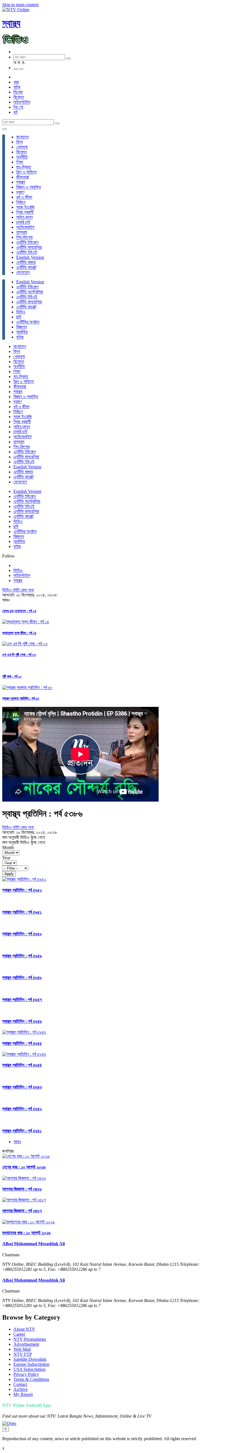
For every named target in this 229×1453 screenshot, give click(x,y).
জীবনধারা (22, 177)
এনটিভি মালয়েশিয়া (29, 247)
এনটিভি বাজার (25, 262)
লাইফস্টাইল (21, 102)
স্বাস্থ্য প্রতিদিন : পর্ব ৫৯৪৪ (22, 1065)
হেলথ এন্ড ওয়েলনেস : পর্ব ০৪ (19, 611)
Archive (20, 1389)
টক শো (18, 107)
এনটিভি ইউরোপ (27, 242)
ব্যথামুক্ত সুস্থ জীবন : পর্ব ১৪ (19, 633)
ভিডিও (20, 312)
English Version (30, 257)
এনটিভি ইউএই (26, 252)
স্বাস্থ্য (11, 23)
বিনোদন (18, 97)
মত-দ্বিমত (23, 167)
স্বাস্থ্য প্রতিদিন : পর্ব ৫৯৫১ (22, 912)
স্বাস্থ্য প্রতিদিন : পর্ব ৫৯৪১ (22, 1130)
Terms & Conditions (31, 1379)
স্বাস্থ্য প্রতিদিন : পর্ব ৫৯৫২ (22, 890)
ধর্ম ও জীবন (24, 197)
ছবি (18, 317)
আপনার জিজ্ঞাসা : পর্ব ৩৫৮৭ (22, 1210)
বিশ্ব (19, 142)
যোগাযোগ (23, 272)
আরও (17, 1141)
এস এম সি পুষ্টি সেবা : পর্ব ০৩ (19, 655)
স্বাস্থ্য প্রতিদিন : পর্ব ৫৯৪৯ (22, 955)
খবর (16, 82)
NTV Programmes (29, 1339)
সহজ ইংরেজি (25, 207)
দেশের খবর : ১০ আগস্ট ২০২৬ (24, 1167)
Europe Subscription (31, 1364)
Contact (20, 1384)
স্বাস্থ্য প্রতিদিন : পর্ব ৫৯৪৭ (22, 999)
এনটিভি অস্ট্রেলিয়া (29, 291)
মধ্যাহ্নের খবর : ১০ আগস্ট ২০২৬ (26, 1232)
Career (19, 1334)
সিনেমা (18, 92)
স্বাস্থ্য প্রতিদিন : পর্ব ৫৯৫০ (22, 933)
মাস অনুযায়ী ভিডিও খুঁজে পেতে (23, 837)
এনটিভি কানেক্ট (26, 267)
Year (6, 857)
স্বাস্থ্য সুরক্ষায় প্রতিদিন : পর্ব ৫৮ (20, 698)
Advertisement (26, 1344)
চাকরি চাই (23, 222)
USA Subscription (29, 1369)
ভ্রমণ (20, 192)
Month (8, 847)
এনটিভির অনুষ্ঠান (27, 322)
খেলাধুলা (22, 147)
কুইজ (20, 337)
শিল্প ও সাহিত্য (26, 172)
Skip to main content (20, 4)
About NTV (24, 1329)
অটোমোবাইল (25, 227)
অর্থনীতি (22, 157)
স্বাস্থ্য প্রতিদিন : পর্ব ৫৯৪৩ (22, 1087)
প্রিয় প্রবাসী (25, 212)
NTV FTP (22, 1354)
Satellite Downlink (29, 1359)
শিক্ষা (19, 162)
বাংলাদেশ (22, 137)
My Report (23, 1394)
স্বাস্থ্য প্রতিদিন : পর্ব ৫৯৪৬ (22, 1021)
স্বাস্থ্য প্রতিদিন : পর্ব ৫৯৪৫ (22, 1043)
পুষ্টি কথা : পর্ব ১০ (12, 676)
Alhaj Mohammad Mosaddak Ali (33, 1243)
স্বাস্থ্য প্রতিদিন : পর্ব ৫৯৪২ (22, 1108)
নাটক (16, 87)
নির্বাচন (20, 202)
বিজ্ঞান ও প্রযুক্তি (28, 187)
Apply (9, 874)
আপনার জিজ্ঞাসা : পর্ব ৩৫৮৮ (22, 1189)
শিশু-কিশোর (24, 237)
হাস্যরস (21, 232)
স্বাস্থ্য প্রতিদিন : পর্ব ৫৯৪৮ (22, 977)
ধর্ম (15, 112)
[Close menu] (4, 129)
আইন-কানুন (24, 217)
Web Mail (22, 1349)
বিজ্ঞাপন (21, 327)
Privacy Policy (26, 1374)
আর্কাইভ (22, 332)
